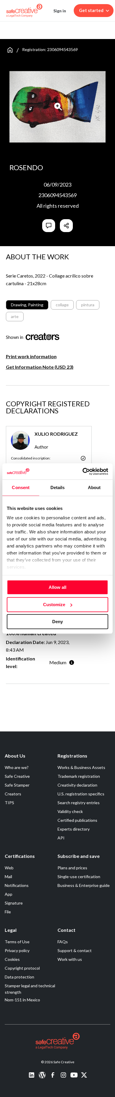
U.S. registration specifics (81, 793)
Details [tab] (57, 487)
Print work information (31, 356)
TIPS (9, 802)
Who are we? (17, 767)
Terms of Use (17, 941)
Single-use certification (79, 876)
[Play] (58, 106)
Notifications (17, 885)
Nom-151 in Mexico (22, 999)
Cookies (12, 959)
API (61, 837)
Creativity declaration (77, 784)
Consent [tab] (20, 487)
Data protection (19, 976)
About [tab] (94, 487)
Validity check (70, 811)
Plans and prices (72, 867)
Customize (54, 604)
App (8, 894)
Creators (13, 793)
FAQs (63, 941)
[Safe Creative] (24, 10)
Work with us (70, 959)
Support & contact (75, 950)
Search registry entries (79, 802)
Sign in (59, 10)
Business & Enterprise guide (84, 885)
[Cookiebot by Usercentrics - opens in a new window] (82, 471)
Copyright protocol (22, 968)
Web (9, 867)
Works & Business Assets (81, 767)
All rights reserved (58, 205)
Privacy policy (17, 950)
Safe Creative (17, 776)
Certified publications (77, 820)
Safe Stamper (17, 784)
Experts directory (74, 828)
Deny (57, 621)
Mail (8, 876)
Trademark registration (79, 776)
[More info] (72, 662)
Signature (14, 902)
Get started (91, 10)
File (8, 911)
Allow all (57, 587)
